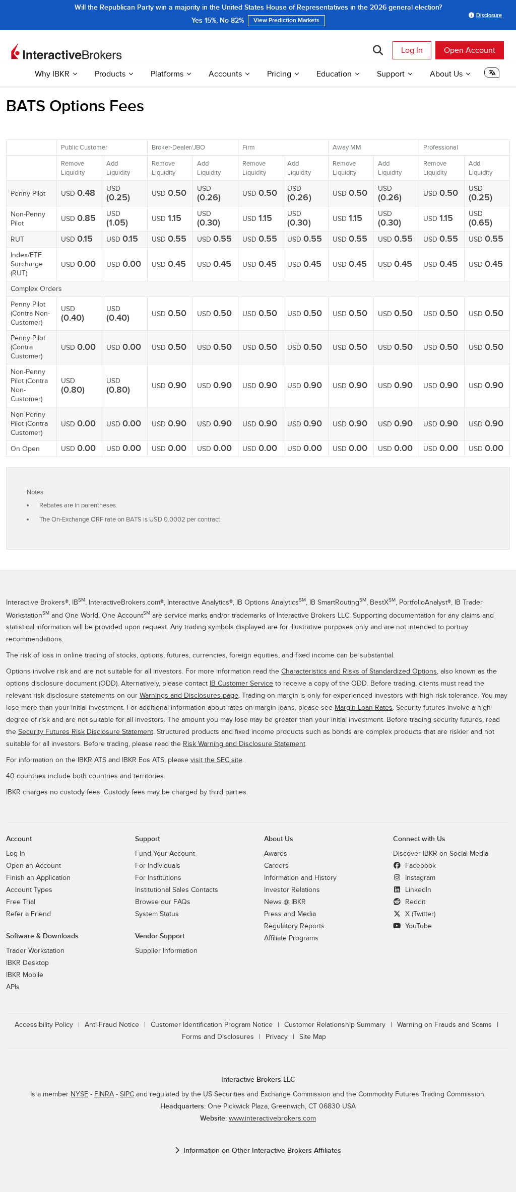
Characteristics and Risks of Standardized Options (359, 671)
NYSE (79, 1094)
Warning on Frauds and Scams (444, 1025)
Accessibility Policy (44, 1025)
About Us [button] (446, 74)
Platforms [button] (167, 74)
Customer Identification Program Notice (212, 1025)
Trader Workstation (35, 951)
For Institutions (158, 878)
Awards (275, 854)
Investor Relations (292, 890)
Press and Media (290, 914)
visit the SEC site (216, 760)
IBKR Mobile (24, 975)
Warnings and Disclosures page (189, 696)
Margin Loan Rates (364, 708)
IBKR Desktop (27, 963)
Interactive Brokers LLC (258, 1079)
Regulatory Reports (294, 926)
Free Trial (20, 902)
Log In (412, 50)
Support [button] (391, 74)
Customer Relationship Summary (334, 1025)
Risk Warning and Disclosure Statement (244, 744)
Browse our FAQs (162, 902)
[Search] (378, 50)
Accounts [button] (225, 74)
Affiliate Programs (291, 938)
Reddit (414, 902)
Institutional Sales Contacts (176, 890)
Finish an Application (38, 878)
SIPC (127, 1094)
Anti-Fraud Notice (112, 1025)
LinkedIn (417, 890)
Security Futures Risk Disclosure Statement (85, 732)
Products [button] (110, 74)
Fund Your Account (165, 854)
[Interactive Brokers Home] (66, 51)
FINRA (104, 1094)
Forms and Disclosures (218, 1037)
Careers (276, 866)
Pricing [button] (279, 74)
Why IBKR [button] (52, 74)
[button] (492, 75)
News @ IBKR (285, 902)
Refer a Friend (28, 914)
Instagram (419, 878)
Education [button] (334, 74)
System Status (157, 914)
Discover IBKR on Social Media (440, 854)
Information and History (300, 878)
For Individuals (157, 866)
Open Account (469, 50)
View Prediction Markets (286, 20)
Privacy (277, 1037)
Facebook (419, 866)
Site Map (312, 1037)
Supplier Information (166, 951)
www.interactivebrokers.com (272, 1118)
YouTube (417, 926)
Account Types (29, 890)
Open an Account (33, 866)
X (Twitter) (419, 914)
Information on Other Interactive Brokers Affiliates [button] (262, 1150)
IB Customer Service (241, 684)
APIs (13, 987)
